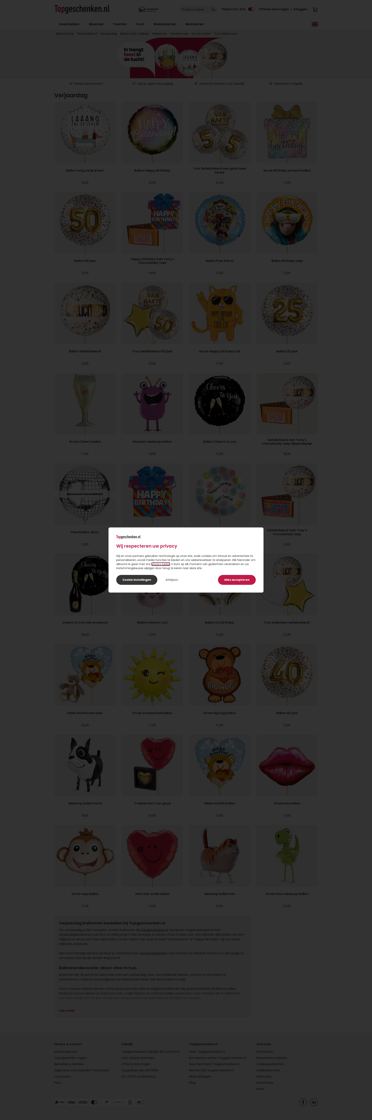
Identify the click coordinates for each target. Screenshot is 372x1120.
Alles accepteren (237, 580)
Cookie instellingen (136, 580)
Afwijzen (171, 580)
